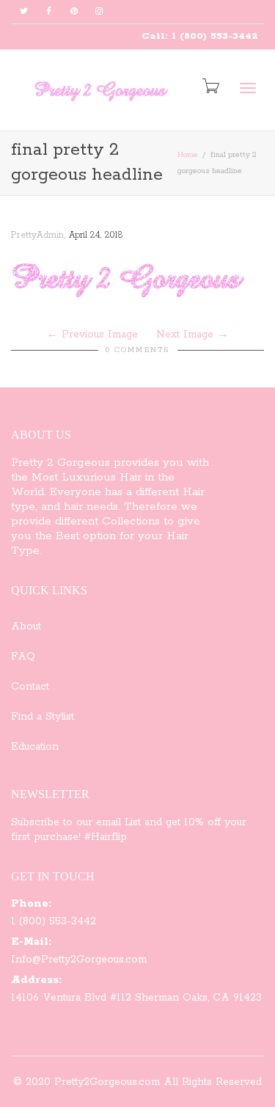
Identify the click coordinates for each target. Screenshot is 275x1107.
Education (35, 746)
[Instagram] (99, 12)
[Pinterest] (74, 12)
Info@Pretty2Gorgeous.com (79, 959)
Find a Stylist (42, 716)
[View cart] (209, 87)
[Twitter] (24, 12)
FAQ (23, 656)
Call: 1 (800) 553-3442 (200, 36)
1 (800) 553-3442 (53, 921)
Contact (30, 686)
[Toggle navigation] (248, 88)
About (26, 626)
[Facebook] (49, 12)
